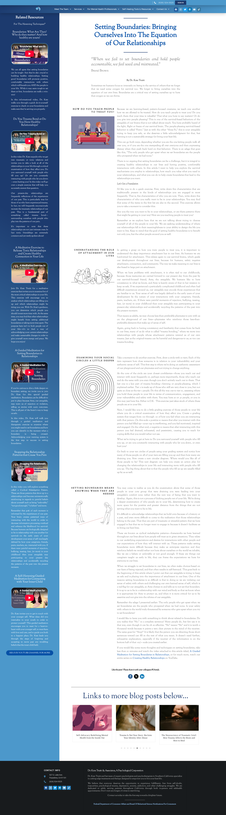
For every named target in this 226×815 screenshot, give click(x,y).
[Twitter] (185, 10)
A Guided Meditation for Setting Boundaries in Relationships (158, 653)
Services (78, 9)
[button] (197, 726)
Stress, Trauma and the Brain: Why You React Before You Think (179, 736)
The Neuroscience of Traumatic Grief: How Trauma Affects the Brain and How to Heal (135, 738)
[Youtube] (194, 10)
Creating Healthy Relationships (149, 658)
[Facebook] (176, 10)
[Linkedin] (190, 10)
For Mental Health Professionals (102, 9)
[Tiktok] (199, 10)
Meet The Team (61, 9)
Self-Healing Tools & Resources (136, 9)
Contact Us (162, 9)
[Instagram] (181, 10)
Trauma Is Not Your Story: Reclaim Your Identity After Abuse (92, 736)
